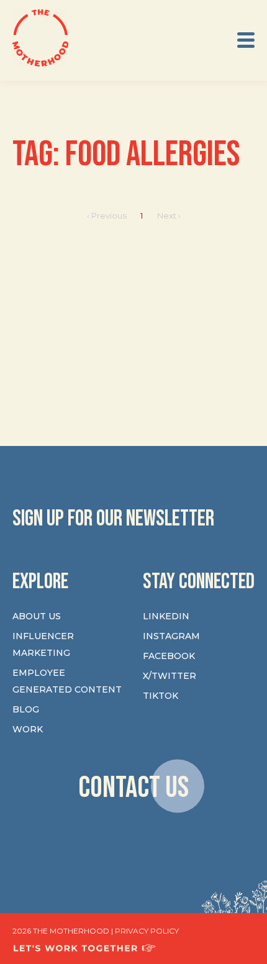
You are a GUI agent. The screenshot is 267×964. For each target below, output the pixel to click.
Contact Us (133, 788)
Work (27, 729)
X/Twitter (169, 675)
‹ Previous (107, 216)
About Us (36, 616)
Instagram (171, 636)
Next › (169, 216)
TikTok (160, 695)
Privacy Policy (147, 930)
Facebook (169, 656)
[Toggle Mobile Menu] (246, 40)
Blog (25, 709)
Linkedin (166, 616)
